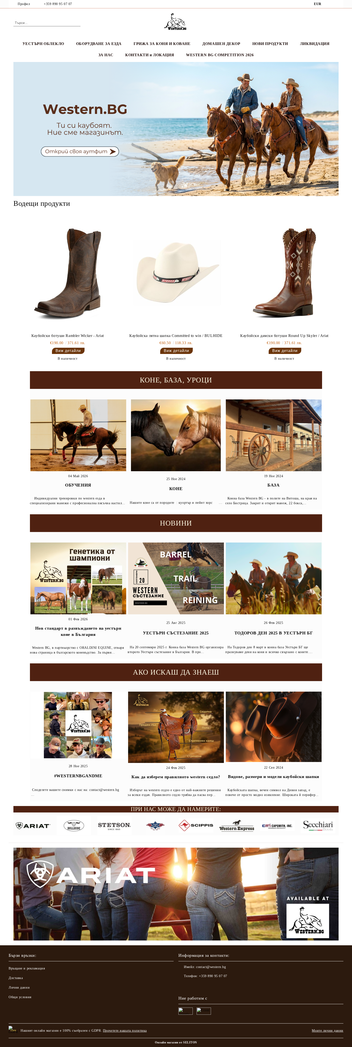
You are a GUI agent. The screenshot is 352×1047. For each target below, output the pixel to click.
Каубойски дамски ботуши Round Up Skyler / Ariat (284, 336)
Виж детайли (68, 351)
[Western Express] (236, 826)
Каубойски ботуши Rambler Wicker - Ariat (67, 336)
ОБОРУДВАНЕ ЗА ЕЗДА (99, 44)
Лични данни (19, 987)
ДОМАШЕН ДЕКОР (221, 44)
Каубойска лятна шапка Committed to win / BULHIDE (176, 336)
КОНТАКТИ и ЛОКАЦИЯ (149, 55)
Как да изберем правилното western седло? (175, 776)
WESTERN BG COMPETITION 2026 (220, 55)
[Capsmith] (277, 826)
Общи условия (20, 997)
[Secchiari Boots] (318, 826)
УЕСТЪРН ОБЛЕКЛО (43, 44)
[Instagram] (336, 4)
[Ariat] (33, 826)
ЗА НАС (105, 55)
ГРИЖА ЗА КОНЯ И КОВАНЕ (162, 44)
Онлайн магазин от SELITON (176, 1042)
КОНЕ (175, 488)
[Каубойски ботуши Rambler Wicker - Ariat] (67, 273)
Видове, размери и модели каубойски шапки (273, 776)
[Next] (318, 597)
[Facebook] (328, 4)
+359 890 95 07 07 (58, 4)
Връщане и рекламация (27, 968)
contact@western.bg (211, 967)
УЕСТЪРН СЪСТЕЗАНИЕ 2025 (176, 633)
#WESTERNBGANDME (78, 775)
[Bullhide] (74, 826)
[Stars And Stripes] (155, 826)
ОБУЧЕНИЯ (78, 485)
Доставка (16, 978)
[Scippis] (196, 826)
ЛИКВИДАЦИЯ (315, 44)
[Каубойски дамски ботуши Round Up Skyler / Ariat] (284, 273)
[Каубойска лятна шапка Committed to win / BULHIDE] (176, 273)
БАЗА (273, 485)
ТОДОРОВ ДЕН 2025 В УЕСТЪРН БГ (273, 633)
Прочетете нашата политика (125, 1030)
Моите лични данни (327, 1030)
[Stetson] (114, 826)
